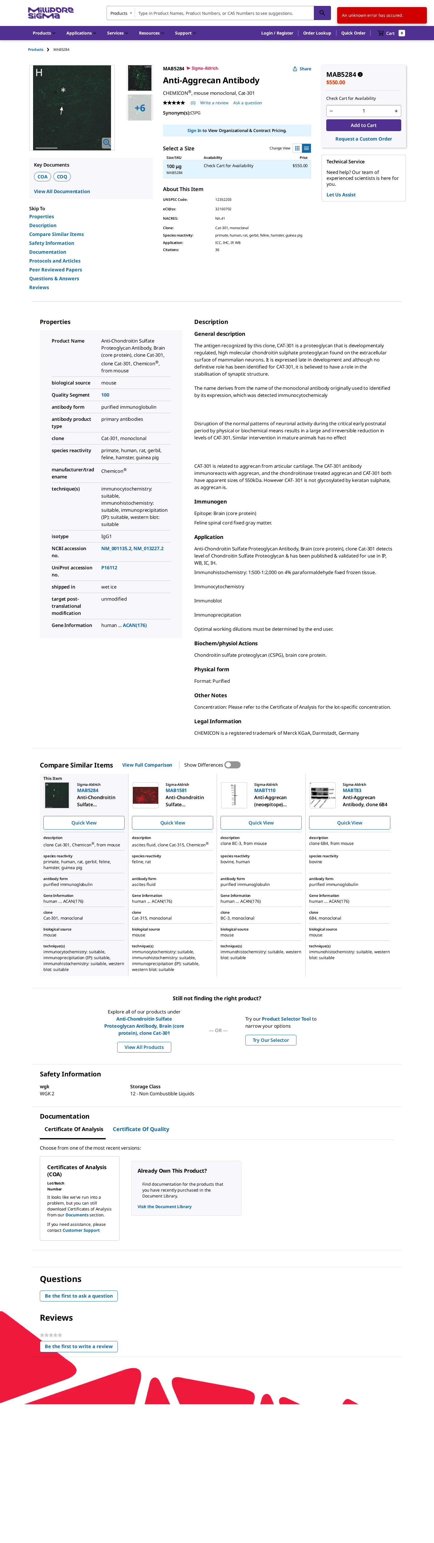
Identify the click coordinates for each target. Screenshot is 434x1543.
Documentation (47, 252)
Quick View (83, 822)
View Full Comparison (147, 765)
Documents (77, 1215)
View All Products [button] (144, 1047)
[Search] (322, 13)
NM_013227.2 (148, 548)
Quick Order (353, 33)
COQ (62, 176)
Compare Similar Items (56, 234)
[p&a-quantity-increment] (396, 111)
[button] (277, 33)
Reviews (39, 287)
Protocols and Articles (55, 261)
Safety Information (51, 243)
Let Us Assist (341, 195)
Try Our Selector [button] (271, 1040)
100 (105, 395)
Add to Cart (363, 125)
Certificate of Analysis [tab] (74, 1129)
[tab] (40, 49)
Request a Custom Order (363, 139)
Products (35, 49)
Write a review (214, 102)
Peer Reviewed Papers (55, 269)
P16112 (109, 567)
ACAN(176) (135, 625)
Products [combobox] (119, 13)
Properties (41, 216)
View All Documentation (62, 191)
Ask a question (247, 102)
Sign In (194, 130)
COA (42, 176)
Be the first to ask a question (79, 1296)
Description (42, 225)
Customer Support (81, 1230)
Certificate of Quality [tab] (141, 1129)
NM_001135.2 (116, 548)
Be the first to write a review (81, 1347)
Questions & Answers (54, 278)
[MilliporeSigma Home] (51, 13)
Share (305, 68)
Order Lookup (317, 33)
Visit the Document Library (164, 1206)
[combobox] (219, 13)
